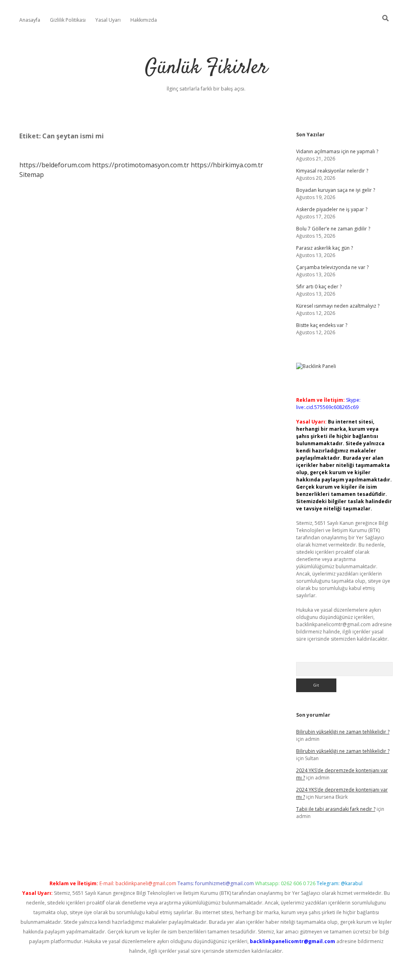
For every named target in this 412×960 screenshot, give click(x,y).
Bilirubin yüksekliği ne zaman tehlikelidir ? (342, 731)
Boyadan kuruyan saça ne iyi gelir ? (335, 190)
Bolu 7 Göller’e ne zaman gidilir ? (333, 228)
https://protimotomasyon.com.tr (140, 164)
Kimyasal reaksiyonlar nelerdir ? (332, 170)
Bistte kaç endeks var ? (321, 325)
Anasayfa (29, 19)
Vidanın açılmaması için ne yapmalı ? (337, 151)
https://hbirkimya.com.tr (227, 164)
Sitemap (31, 174)
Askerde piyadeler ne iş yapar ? (331, 209)
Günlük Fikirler (206, 68)
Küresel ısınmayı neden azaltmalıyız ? (337, 305)
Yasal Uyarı (108, 19)
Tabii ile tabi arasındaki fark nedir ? (335, 809)
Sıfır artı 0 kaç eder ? (319, 286)
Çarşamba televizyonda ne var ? (332, 267)
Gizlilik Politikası (68, 19)
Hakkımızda (143, 19)
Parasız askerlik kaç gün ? (324, 248)
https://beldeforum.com (55, 164)
